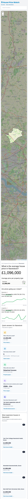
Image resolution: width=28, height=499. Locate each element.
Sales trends (7, 358)
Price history (7, 342)
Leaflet (18, 259)
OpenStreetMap (24, 259)
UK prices (3, 4)
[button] (3, 13)
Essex (10, 263)
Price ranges (7, 390)
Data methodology (10, 4)
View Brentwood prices (9, 408)
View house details (8, 447)
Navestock (21, 263)
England (6, 263)
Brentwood (15, 263)
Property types (7, 374)
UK (2, 263)
